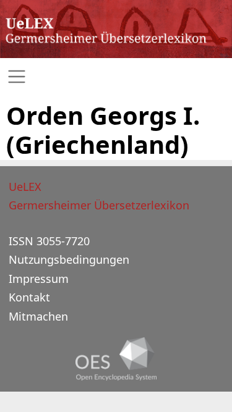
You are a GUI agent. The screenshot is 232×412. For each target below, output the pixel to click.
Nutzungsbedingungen (69, 259)
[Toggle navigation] (116, 77)
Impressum (39, 278)
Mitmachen (38, 316)
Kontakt (29, 297)
